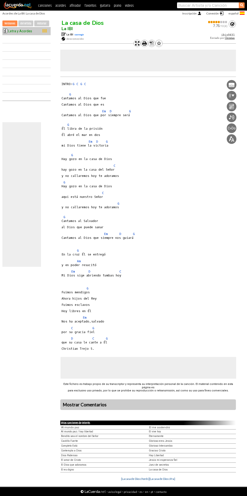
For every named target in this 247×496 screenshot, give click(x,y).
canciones (45, 6)
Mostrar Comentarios (85, 404)
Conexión (212, 13)
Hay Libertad (156, 455)
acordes (60, 6)
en (146, 491)
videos (129, 6)
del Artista (25, 23)
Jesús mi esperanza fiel (163, 460)
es (141, 491)
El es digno (67, 469)
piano (117, 6)
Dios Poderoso (69, 455)
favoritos (90, 6)
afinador (75, 6)
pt (152, 491)
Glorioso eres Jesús (160, 440)
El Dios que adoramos (73, 464)
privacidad (130, 491)
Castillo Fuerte (69, 440)
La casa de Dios (83, 23)
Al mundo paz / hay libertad (77, 431)
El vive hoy (155, 431)
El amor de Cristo (71, 460)
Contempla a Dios (71, 450)
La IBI (67, 29)
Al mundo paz (70, 427)
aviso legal (114, 491)
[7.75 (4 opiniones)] (217, 22)
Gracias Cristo (157, 450)
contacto (161, 491)
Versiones (10, 23)
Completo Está (69, 445)
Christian (230, 38)
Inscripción (189, 13)
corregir (79, 34)
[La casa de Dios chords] (135, 478)
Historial (41, 23)
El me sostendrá (159, 427)
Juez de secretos (159, 464)
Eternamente (156, 436)
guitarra (105, 6)
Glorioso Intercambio (160, 445)
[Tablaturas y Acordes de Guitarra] (17, 8)
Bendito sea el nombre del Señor (79, 436)
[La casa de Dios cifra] (162, 478)
